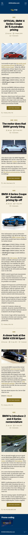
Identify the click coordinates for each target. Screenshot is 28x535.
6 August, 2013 (18, 33)
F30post (9, 396)
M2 (9, 509)
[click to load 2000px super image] (14, 443)
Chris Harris (9, 183)
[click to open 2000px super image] (14, 51)
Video (16, 120)
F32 (12, 112)
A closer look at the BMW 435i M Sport (14, 337)
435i (9, 112)
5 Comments (15, 35)
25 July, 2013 (18, 130)
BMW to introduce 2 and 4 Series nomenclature (14, 418)
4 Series (5, 112)
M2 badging (18, 461)
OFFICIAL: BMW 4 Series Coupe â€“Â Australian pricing (14, 25)
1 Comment (24, 342)
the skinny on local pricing (12, 172)
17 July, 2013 (18, 203)
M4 (15, 509)
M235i (12, 509)
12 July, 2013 (14, 342)
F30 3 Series (13, 258)
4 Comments (15, 206)
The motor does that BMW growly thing (14, 125)
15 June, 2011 (18, 425)
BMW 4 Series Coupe (18, 237)
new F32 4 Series (16, 369)
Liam (10, 33)
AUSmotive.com (14, 3)
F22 (4, 509)
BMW (14, 17)
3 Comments (15, 132)
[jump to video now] (14, 147)
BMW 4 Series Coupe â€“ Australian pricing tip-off (14, 197)
